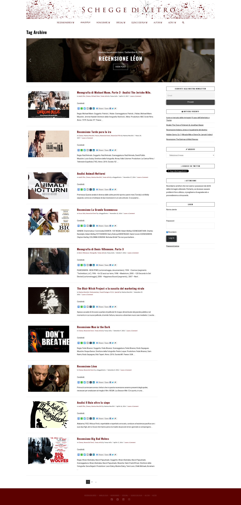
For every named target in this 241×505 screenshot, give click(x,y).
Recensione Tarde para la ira (94, 132)
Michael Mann (95, 96)
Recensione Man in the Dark (93, 327)
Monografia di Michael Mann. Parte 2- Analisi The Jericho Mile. (114, 92)
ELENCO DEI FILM (136, 495)
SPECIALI (125, 495)
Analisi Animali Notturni (91, 173)
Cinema (88, 96)
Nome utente (171, 210)
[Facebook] (112, 499)
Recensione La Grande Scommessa (97, 210)
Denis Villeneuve (84, 253)
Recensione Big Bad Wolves (93, 439)
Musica (97, 135)
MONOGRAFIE (114, 495)
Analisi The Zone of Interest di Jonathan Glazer (185, 125)
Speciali (117, 292)
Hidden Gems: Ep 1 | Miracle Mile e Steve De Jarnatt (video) (189, 135)
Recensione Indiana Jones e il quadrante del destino (186, 130)
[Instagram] (129, 499)
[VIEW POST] (48, 104)
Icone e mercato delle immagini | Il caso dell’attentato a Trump (187, 119)
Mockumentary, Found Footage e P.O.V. (102, 292)
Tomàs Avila (104, 96)
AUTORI (147, 495)
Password (170, 221)
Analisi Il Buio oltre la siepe (93, 402)
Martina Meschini (89, 135)
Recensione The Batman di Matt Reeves (182, 139)
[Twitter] (118, 499)
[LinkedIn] (123, 499)
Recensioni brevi (105, 135)
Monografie (93, 253)
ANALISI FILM (103, 495)
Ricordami (172, 232)
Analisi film (82, 96)
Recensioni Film (116, 135)
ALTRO (154, 495)
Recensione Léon (87, 366)
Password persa (172, 246)
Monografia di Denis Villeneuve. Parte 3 (100, 249)
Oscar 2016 (82, 213)
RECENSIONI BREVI (90, 495)
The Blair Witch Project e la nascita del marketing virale (110, 288)
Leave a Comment (135, 96)
